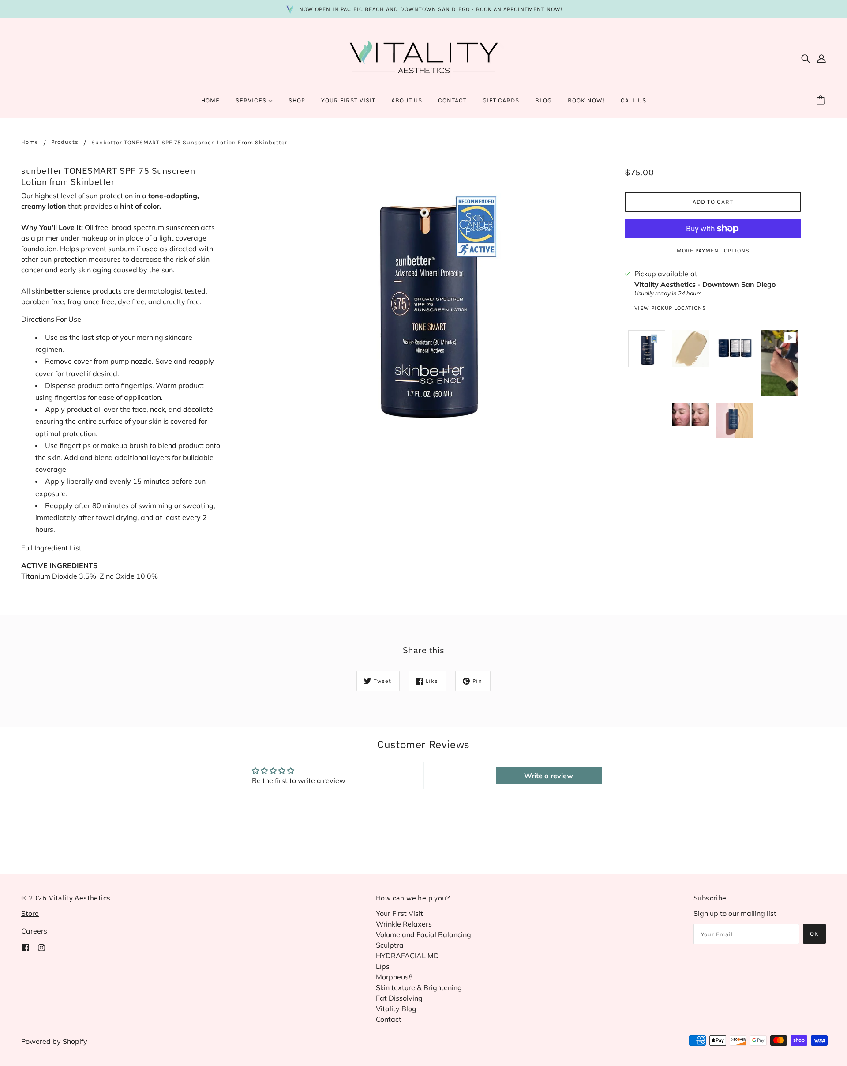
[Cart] (822, 100)
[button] (121, 551)
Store (30, 913)
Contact (388, 1019)
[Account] (821, 58)
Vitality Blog (396, 1008)
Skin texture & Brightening (419, 987)
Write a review (548, 775)
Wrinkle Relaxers (404, 923)
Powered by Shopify (54, 1041)
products (65, 142)
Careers (34, 931)
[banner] (423, 57)
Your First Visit (399, 913)
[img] (805, 58)
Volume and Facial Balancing (423, 934)
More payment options (713, 250)
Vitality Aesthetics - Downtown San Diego (705, 284)
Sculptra (390, 945)
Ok (814, 934)
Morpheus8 (394, 976)
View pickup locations (670, 308)
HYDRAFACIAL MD (407, 955)
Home (29, 142)
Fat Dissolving (399, 998)
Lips (383, 966)
